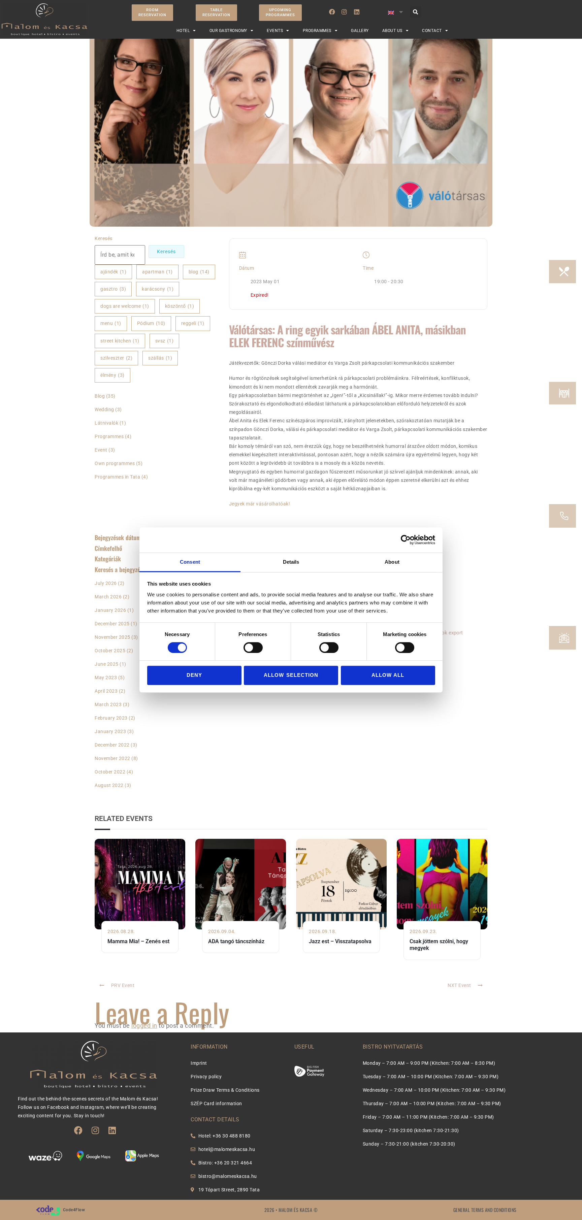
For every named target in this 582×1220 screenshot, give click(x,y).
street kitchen (119, 340)
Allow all (388, 675)
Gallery (360, 30)
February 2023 (111, 718)
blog (199, 271)
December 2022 (112, 745)
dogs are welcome (124, 306)
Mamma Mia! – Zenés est (138, 941)
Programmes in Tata (117, 477)
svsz (164, 340)
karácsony (157, 289)
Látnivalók (106, 423)
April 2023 (106, 691)
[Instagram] (344, 12)
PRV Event (123, 985)
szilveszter (116, 358)
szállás (160, 358)
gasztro (113, 289)
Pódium (151, 323)
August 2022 (109, 785)
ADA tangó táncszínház (236, 941)
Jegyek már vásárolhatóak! (259, 503)
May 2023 (106, 677)
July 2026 (106, 583)
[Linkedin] (357, 12)
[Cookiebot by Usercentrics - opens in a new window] (405, 540)
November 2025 (112, 637)
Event (101, 450)
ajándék (113, 271)
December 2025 (112, 623)
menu (110, 323)
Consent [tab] (190, 562)
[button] (415, 12)
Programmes (109, 436)
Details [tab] (291, 562)
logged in (144, 1025)
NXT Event (459, 985)
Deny (194, 675)
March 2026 (108, 596)
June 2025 (107, 664)
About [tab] (392, 562)
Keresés (103, 238)
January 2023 (110, 731)
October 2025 (110, 650)
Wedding (104, 409)
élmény (112, 375)
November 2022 (112, 758)
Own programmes (115, 463)
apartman (157, 271)
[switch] (253, 647)
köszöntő (179, 306)
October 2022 (110, 771)
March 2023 (108, 704)
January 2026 (110, 610)
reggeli (192, 323)
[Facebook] (332, 12)
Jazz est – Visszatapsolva (340, 941)
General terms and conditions (485, 1209)
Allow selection (291, 675)
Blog (100, 396)
